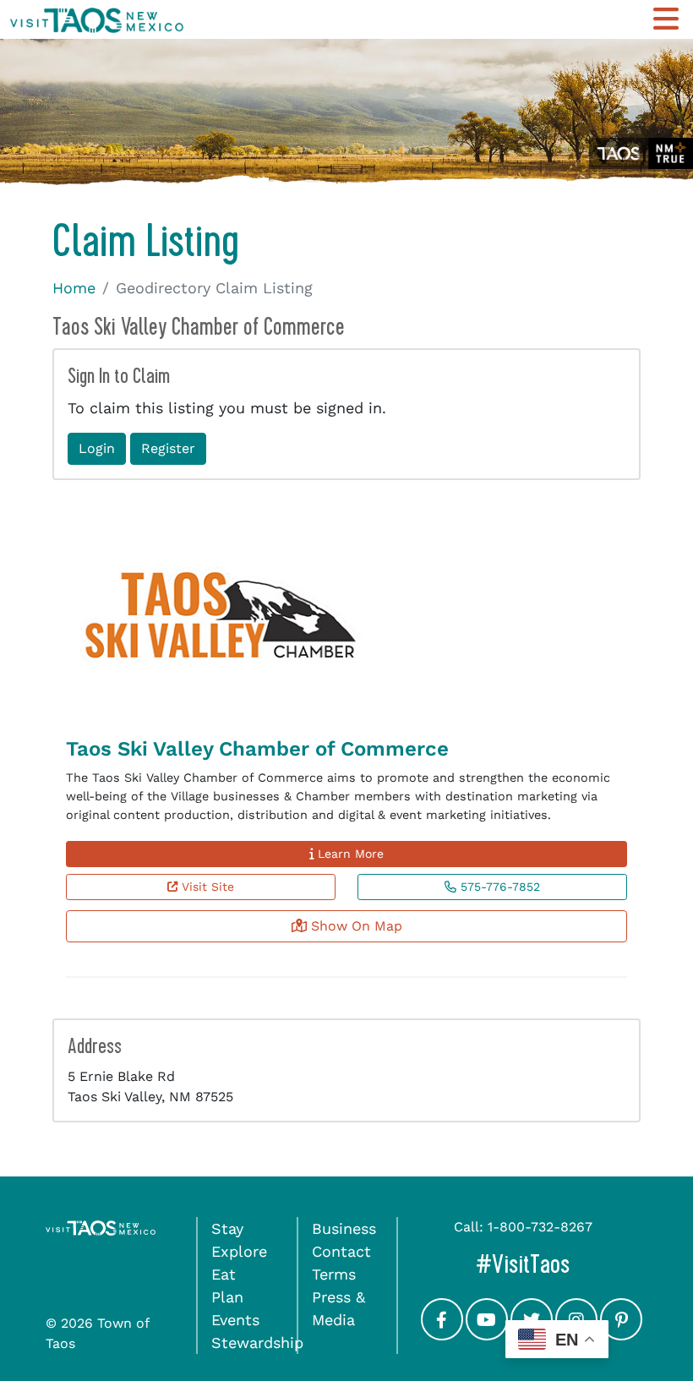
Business (344, 1228)
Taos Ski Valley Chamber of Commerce (257, 749)
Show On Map (354, 926)
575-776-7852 (498, 886)
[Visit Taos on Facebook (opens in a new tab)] (442, 1335)
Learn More (349, 853)
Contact (341, 1251)
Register (168, 448)
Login (97, 448)
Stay (227, 1228)
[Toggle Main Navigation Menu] (666, 19)
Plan (227, 1297)
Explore (239, 1251)
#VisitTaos (561, 1263)
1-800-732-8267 (540, 1227)
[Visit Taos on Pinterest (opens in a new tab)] (621, 1335)
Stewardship (257, 1342)
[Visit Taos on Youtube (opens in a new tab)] (487, 1335)
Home (73, 288)
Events (235, 1320)
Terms (334, 1274)
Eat (223, 1274)
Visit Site (205, 886)
